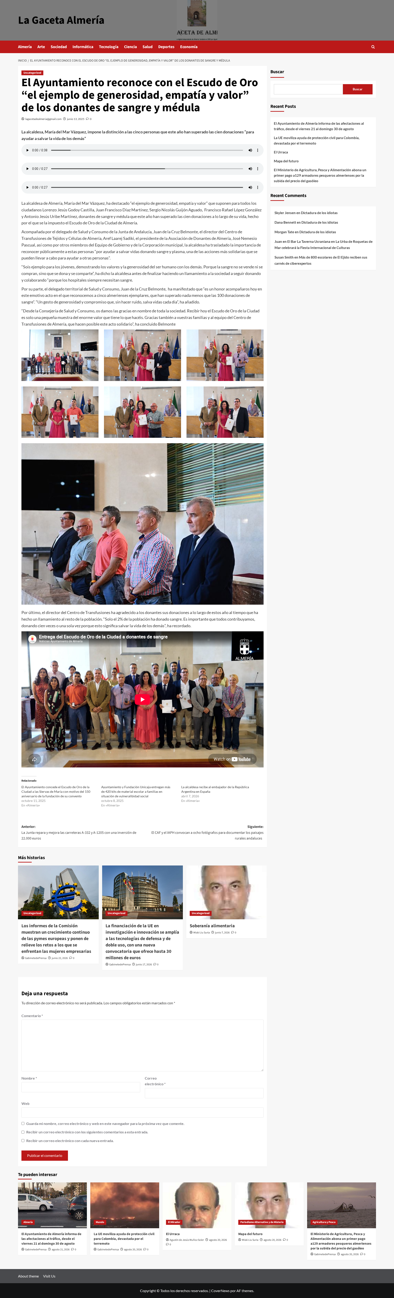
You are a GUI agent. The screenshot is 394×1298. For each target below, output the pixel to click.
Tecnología (108, 47)
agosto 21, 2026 (61, 1249)
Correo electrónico (155, 1081)
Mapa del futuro (286, 161)
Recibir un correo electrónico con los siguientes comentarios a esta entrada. (87, 1132)
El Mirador (174, 1222)
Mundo (100, 1222)
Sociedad (59, 47)
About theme (28, 1276)
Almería (25, 47)
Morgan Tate (284, 232)
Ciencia (130, 47)
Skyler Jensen (285, 213)
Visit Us (49, 1276)
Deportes (166, 47)
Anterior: (78, 832)
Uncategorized (32, 73)
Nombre (29, 1078)
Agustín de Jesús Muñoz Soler (187, 1240)
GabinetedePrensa (36, 958)
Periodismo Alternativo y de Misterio (262, 1222)
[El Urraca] (197, 1205)
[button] (373, 47)
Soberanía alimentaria (212, 926)
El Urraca (281, 152)
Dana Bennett (285, 222)
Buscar (277, 72)
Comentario (32, 1015)
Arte (41, 47)
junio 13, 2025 (75, 119)
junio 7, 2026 (222, 933)
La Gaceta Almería (61, 20)
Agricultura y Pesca (324, 1222)
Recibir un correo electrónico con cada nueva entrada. (70, 1140)
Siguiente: (207, 832)
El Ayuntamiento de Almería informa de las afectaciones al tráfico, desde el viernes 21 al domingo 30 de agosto (319, 126)
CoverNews (220, 1290)
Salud (148, 47)
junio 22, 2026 (60, 958)
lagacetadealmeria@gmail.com (43, 119)
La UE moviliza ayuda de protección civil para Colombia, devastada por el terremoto (316, 140)
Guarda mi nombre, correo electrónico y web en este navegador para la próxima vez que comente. (105, 1123)
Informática (83, 47)
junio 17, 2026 (144, 964)
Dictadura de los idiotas (319, 213)
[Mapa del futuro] (269, 1205)
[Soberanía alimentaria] (226, 892)
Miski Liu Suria (201, 933)
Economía (188, 47)
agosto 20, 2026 (133, 1249)
